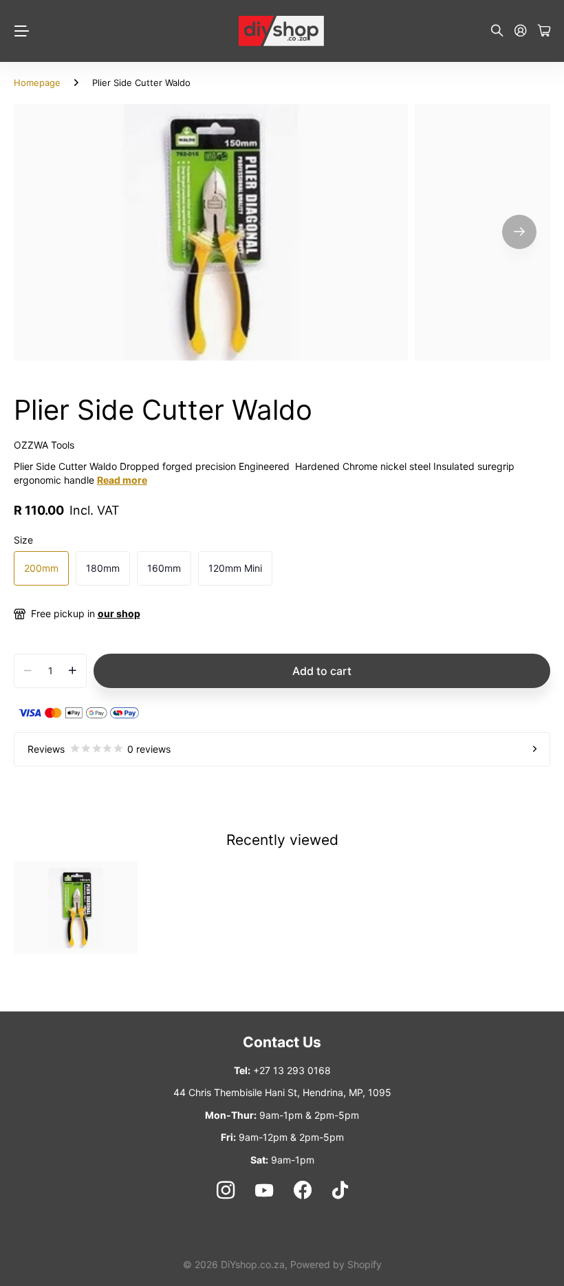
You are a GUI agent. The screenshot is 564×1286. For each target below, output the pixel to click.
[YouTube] (264, 1190)
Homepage (37, 82)
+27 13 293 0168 (292, 1070)
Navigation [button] (21, 31)
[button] (519, 232)
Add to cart (321, 671)
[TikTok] (340, 1190)
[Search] (497, 31)
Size (23, 540)
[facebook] (303, 1190)
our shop (119, 613)
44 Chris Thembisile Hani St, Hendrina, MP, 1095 (282, 1092)
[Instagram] (225, 1190)
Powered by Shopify (336, 1264)
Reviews (99, 749)
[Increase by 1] (72, 671)
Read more (122, 480)
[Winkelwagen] (544, 31)
